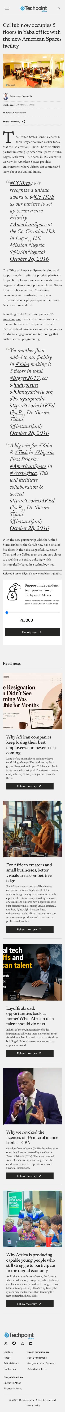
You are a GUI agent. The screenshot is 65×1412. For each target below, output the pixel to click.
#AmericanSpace (28, 225)
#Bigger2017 (25, 378)
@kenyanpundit (27, 399)
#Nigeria (44, 453)
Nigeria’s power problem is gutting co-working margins (42, 573)
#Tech (21, 453)
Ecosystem (20, 113)
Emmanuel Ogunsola (21, 96)
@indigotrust (24, 385)
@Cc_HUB (42, 197)
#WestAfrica (23, 473)
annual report (11, 319)
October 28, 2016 (29, 259)
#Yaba (22, 364)
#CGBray (20, 183)
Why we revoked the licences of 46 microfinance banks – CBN (32, 1137)
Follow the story (27, 786)
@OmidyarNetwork (31, 392)
